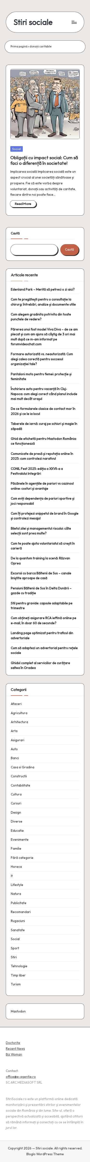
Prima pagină (19, 46)
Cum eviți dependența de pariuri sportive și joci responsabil (42, 500)
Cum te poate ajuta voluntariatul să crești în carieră (43, 545)
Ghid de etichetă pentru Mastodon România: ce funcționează (44, 441)
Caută (15, 233)
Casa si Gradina (22, 767)
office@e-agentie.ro (21, 1076)
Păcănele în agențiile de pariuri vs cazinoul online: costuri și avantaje (42, 485)
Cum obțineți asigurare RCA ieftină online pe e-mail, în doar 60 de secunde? (43, 620)
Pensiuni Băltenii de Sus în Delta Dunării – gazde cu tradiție (41, 590)
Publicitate (18, 903)
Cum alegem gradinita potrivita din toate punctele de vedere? (41, 316)
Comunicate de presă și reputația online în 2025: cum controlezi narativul (42, 456)
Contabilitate (20, 785)
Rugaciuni (18, 921)
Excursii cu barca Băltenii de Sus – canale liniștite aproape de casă (41, 575)
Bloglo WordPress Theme (45, 1154)
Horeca (16, 866)
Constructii (19, 776)
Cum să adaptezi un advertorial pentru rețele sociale (44, 650)
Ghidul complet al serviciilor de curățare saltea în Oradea (40, 665)
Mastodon (18, 1011)
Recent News (15, 1048)
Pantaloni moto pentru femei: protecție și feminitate (41, 376)
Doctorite (13, 1043)
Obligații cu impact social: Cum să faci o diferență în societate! (44, 160)
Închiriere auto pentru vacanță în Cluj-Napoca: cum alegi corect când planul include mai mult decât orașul (44, 394)
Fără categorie (22, 857)
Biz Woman (14, 1054)
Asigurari (17, 740)
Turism (16, 984)
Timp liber (18, 975)
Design (16, 812)
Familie (16, 848)
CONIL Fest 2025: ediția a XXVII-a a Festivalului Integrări (37, 471)
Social (16, 149)
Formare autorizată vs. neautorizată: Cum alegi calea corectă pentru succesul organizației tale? (42, 359)
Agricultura (19, 713)
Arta (14, 731)
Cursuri (16, 803)
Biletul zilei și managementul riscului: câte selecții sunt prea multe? (41, 530)
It (12, 876)
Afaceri (16, 704)
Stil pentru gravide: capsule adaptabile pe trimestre (41, 605)
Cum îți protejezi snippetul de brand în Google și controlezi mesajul (44, 515)
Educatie (17, 830)
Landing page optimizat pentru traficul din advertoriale (42, 635)
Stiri (14, 957)
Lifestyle (17, 885)
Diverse (16, 821)
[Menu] (74, 22)
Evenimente (20, 839)
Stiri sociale (33, 22)
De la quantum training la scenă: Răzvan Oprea (40, 560)
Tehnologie (19, 966)
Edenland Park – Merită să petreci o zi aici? (43, 289)
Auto (14, 749)
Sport (15, 948)
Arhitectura (19, 722)
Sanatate (18, 930)
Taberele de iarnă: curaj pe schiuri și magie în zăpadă (44, 426)
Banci (15, 758)
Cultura (16, 794)
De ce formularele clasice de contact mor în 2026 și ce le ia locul (43, 411)
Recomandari (21, 912)
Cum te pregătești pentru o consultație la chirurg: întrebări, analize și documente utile (43, 301)
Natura (16, 894)
